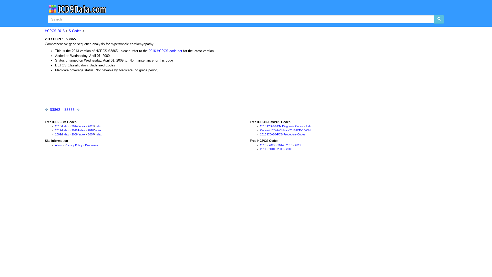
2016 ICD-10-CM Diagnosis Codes (281, 126)
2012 (58, 130)
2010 (91, 130)
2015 (58, 126)
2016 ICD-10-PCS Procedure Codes (282, 134)
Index (65, 126)
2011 (74, 130)
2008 (74, 134)
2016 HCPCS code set (165, 51)
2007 (91, 134)
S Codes (75, 31)
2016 (263, 145)
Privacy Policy (74, 145)
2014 (74, 126)
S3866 (69, 109)
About (58, 145)
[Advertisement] (138, 89)
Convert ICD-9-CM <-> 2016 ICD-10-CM (285, 130)
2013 (61, 31)
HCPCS (50, 31)
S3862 (55, 109)
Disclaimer (91, 145)
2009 (58, 134)
